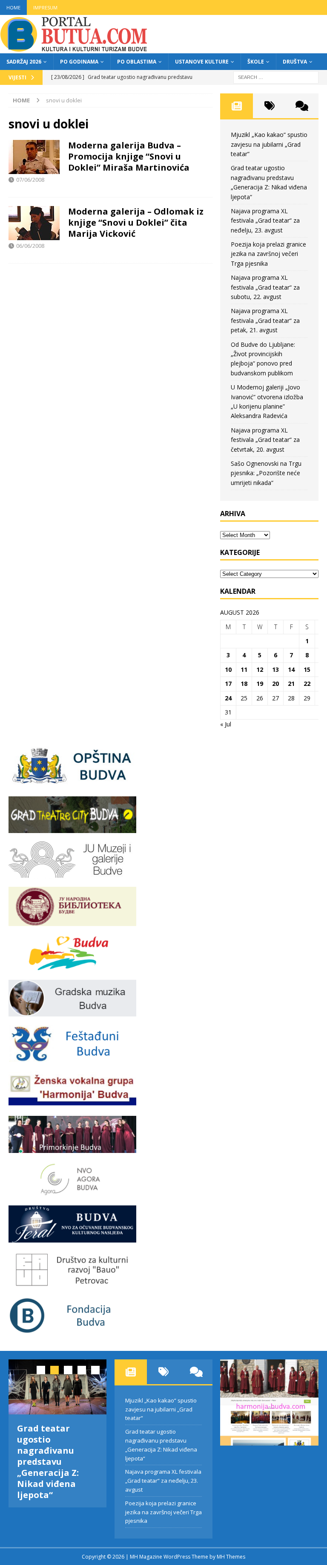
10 (228, 669)
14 (291, 669)
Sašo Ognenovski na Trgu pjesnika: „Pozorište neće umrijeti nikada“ (266, 473)
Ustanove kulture (202, 61)
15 (307, 669)
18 (244, 683)
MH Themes (231, 1556)
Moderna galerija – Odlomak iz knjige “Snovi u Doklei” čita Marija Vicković (136, 222)
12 (259, 669)
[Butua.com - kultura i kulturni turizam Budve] (74, 48)
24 (228, 698)
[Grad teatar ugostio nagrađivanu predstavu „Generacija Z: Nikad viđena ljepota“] (57, 1387)
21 (291, 683)
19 (259, 683)
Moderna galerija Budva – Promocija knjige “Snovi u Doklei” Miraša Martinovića (128, 156)
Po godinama (79, 61)
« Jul (225, 724)
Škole (255, 61)
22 (307, 683)
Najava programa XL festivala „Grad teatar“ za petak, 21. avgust (265, 320)
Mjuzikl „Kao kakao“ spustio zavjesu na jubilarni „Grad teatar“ (269, 144)
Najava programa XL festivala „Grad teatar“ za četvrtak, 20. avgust (265, 439)
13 (275, 669)
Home (13, 7)
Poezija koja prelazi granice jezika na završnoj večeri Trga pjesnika (268, 253)
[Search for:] (275, 77)
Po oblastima (136, 61)
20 (275, 683)
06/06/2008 (30, 246)
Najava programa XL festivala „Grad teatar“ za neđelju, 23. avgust (265, 220)
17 (228, 683)
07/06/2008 (30, 179)
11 (244, 669)
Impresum (45, 7)
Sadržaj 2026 (23, 61)
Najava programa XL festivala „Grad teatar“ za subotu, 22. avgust (265, 287)
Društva (295, 61)
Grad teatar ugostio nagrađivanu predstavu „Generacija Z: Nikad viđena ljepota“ (48, 1462)
